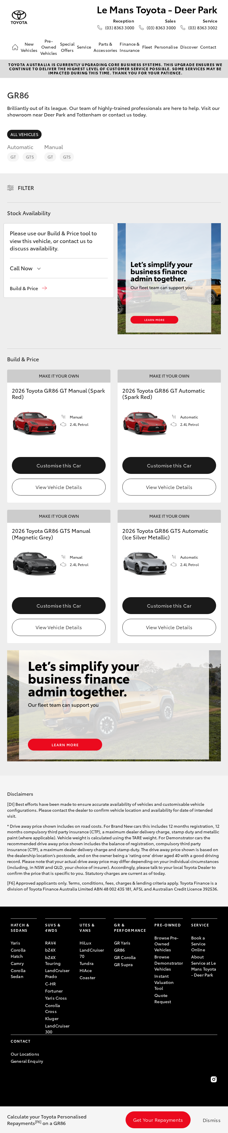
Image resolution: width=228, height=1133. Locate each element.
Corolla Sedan (18, 973)
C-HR (50, 984)
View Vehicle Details (59, 486)
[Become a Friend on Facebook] (14, 1079)
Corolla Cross (52, 1008)
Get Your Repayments (158, 1119)
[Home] (15, 47)
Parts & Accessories (106, 47)
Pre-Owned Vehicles (48, 47)
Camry (17, 963)
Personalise (166, 47)
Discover (189, 47)
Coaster (87, 977)
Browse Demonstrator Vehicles (168, 963)
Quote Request (162, 998)
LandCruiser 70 (92, 953)
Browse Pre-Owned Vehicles (166, 944)
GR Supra (123, 964)
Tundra (87, 963)
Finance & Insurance (130, 47)
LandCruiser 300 (57, 1029)
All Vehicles (24, 134)
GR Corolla (125, 957)
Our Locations (25, 1054)
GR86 (119, 950)
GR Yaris (122, 943)
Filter (26, 187)
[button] (28, 288)
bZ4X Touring (53, 960)
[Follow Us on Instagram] (213, 1079)
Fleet (147, 47)
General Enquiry (27, 1061)
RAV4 (50, 943)
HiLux (85, 943)
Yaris (15, 943)
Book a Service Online (198, 944)
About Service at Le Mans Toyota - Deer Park (203, 966)
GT (13, 157)
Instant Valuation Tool (164, 982)
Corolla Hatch (18, 953)
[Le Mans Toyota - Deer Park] (19, 17)
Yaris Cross (56, 998)
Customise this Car (59, 465)
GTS (30, 157)
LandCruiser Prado (57, 973)
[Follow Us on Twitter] (114, 1079)
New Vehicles (29, 47)
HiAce (86, 970)
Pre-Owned (167, 924)
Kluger (51, 1018)
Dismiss (212, 1119)
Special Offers (67, 47)
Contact (208, 47)
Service (84, 47)
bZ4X (50, 950)
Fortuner (54, 991)
